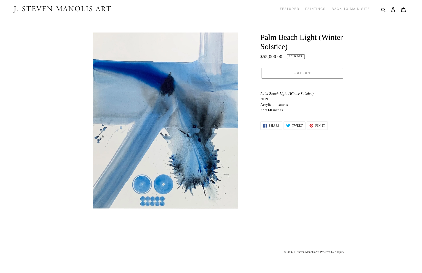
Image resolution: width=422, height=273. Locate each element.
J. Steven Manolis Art (306, 252)
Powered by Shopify (332, 252)
